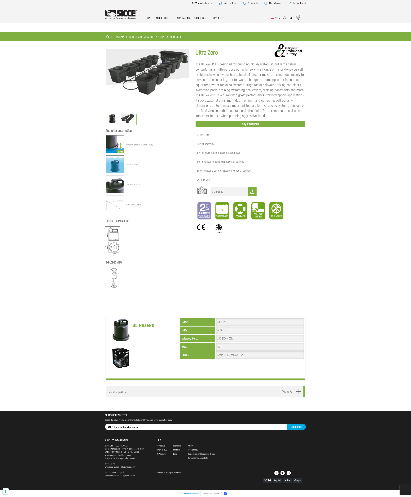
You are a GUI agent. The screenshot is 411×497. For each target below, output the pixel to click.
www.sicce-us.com (112, 467)
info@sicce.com (124, 455)
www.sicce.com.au (112, 475)
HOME (148, 17)
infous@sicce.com (128, 467)
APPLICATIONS (183, 17)
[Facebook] (276, 473)
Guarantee (177, 445)
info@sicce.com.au (128, 475)
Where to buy (162, 449)
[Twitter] (282, 473)
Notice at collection (191, 493)
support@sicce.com (127, 458)
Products (119, 36)
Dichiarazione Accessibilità (198, 458)
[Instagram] (289, 473)
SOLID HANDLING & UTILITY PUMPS (147, 36)
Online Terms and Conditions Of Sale (201, 454)
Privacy (190, 445)
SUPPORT (216, 17)
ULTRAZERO (217, 191)
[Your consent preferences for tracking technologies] (6, 491)
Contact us (161, 445)
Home (108, 36)
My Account (161, 454)
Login (175, 454)
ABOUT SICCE (162, 17)
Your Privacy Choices (211, 493)
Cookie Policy (193, 449)
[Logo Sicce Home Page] (121, 14)
